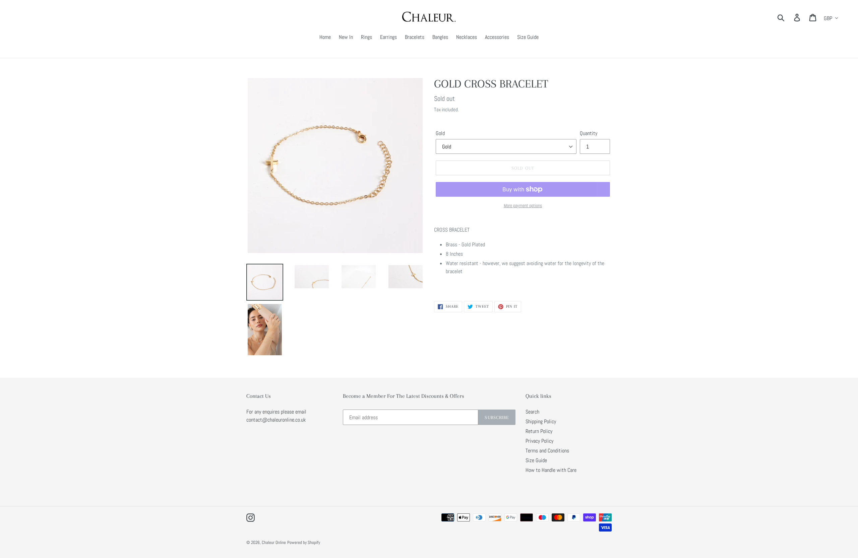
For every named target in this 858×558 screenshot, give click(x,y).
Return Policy (539, 431)
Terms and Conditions (547, 450)
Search (532, 411)
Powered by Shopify (303, 542)
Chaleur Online (274, 542)
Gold (440, 133)
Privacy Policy (539, 440)
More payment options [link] (523, 205)
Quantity (588, 133)
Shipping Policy (541, 421)
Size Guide (536, 460)
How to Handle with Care (551, 470)
